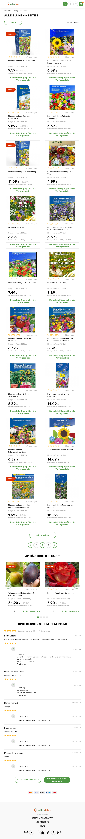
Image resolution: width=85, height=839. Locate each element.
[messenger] (26, 832)
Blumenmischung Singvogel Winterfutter (19, 117)
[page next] (54, 545)
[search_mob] (65, 4)
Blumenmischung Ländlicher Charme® (19, 339)
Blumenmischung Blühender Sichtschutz (19, 395)
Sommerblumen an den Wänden (60, 449)
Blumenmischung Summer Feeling (22, 172)
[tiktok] (48, 832)
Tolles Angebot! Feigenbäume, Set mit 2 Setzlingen (22, 594)
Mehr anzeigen (42, 535)
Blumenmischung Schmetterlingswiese (17, 450)
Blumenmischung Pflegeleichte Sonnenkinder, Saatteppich (60, 339)
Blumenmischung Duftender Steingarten (58, 117)
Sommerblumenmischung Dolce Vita (60, 173)
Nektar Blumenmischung (57, 283)
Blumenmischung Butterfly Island (21, 60)
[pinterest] (53, 832)
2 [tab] (41, 617)
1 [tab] (38, 617)
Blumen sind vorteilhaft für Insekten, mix (58, 395)
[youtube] (42, 832)
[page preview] (30, 545)
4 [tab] (47, 617)
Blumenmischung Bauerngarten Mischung (60, 506)
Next (77, 586)
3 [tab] (44, 617)
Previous (8, 586)
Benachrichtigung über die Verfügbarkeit (23, 78)
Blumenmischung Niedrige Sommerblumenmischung (19, 506)
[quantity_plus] (18, 611)
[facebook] (31, 832)
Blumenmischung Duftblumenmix (22, 283)
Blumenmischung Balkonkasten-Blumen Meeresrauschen (60, 228)
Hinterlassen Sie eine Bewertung (57, 779)
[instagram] (37, 832)
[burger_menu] (4, 3)
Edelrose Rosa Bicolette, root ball (60, 593)
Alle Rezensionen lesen (28, 780)
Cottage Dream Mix (16, 227)
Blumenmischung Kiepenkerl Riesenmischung (59, 61)
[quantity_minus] (11, 611)
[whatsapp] (59, 832)
